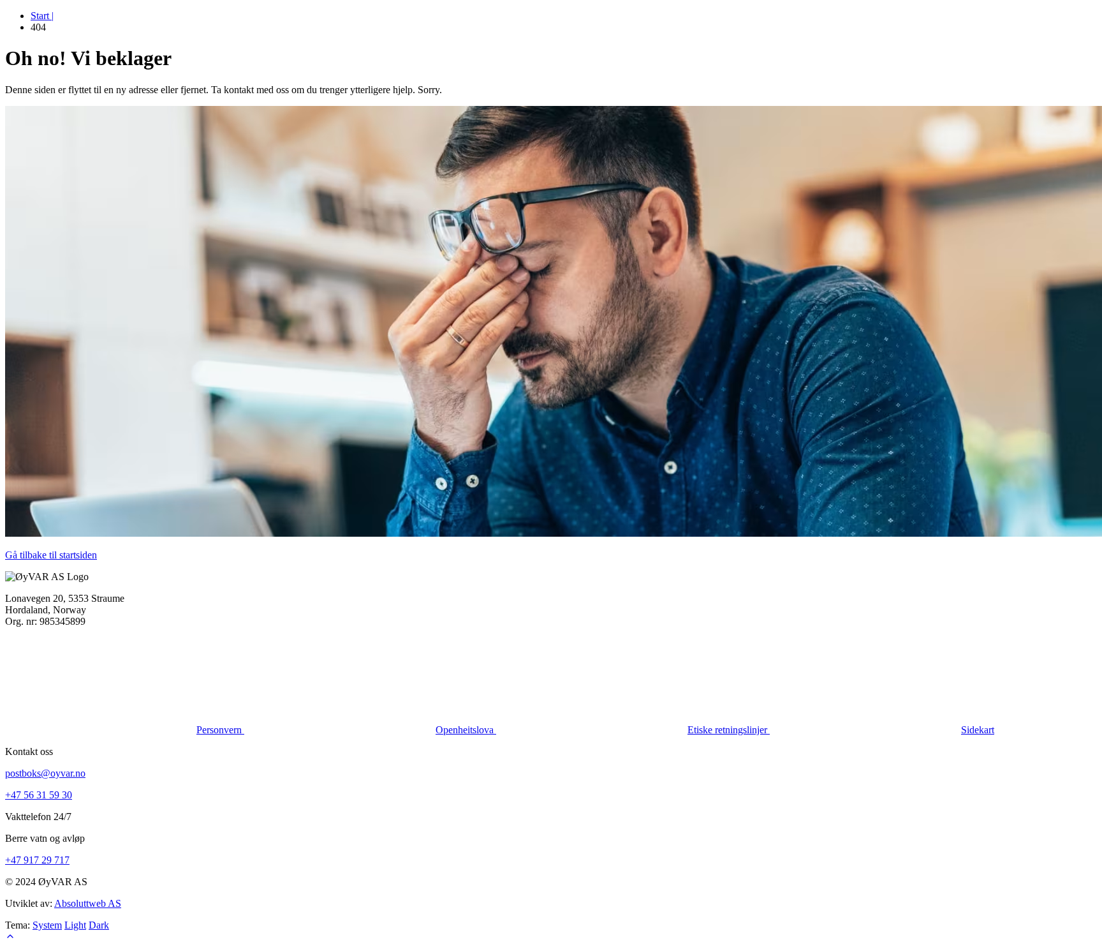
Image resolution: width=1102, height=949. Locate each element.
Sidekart (977, 729)
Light (75, 925)
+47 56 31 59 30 (38, 794)
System (47, 925)
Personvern (220, 729)
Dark (99, 925)
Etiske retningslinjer (728, 729)
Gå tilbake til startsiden (51, 554)
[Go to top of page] (10, 937)
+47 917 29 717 (37, 860)
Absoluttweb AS (87, 903)
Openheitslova (466, 729)
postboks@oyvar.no (45, 773)
